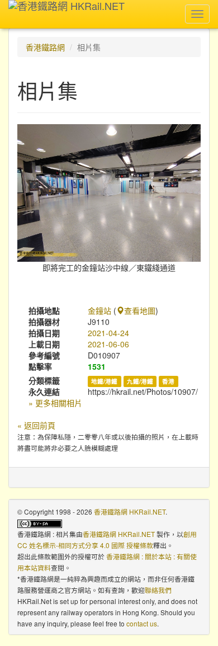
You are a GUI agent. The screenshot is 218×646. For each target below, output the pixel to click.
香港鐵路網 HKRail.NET (129, 511)
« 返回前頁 (36, 425)
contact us (141, 623)
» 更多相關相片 (55, 402)
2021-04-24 (108, 332)
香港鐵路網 (45, 47)
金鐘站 (99, 310)
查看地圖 (139, 310)
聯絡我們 (158, 590)
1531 (97, 366)
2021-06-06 (108, 344)
